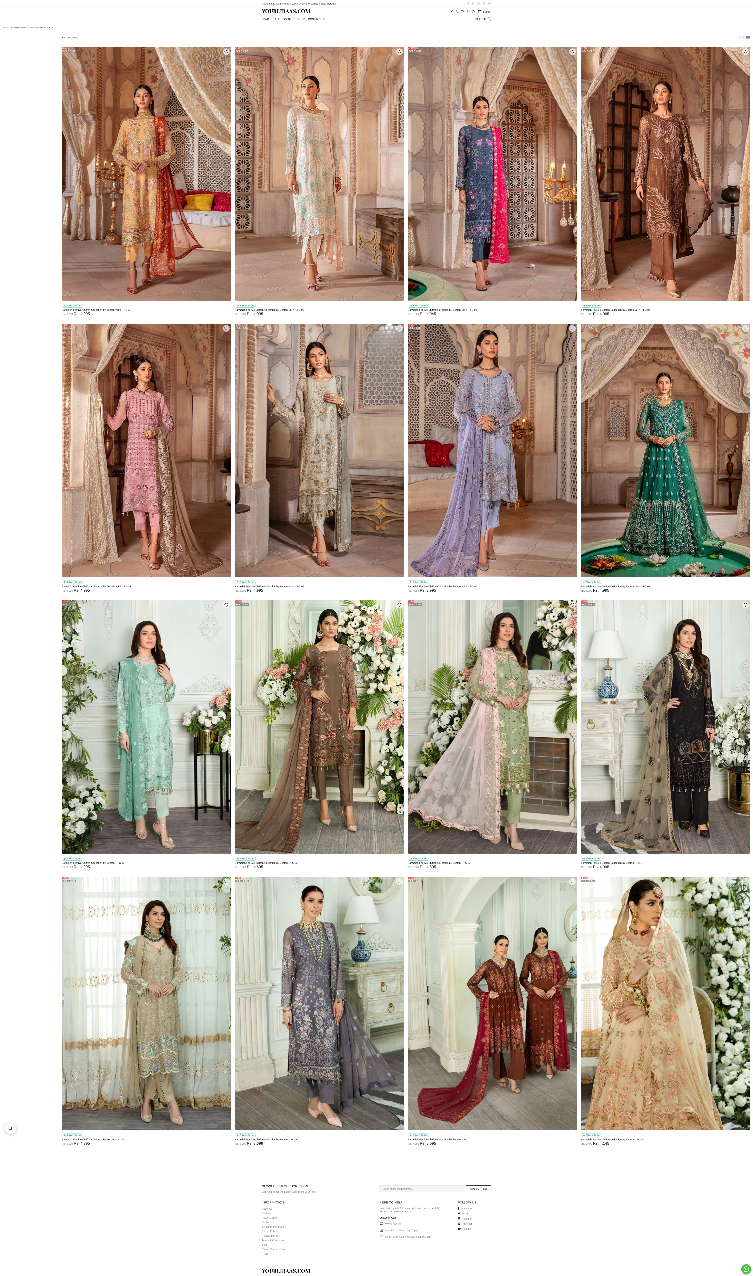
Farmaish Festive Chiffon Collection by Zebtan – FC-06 (266, 1139)
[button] (10, 1128)
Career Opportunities (273, 1249)
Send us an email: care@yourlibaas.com (408, 1236)
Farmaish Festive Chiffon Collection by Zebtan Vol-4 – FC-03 (442, 309)
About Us (267, 1208)
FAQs (438, 1208)
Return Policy (269, 1231)
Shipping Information (273, 1226)
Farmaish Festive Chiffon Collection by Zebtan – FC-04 (612, 862)
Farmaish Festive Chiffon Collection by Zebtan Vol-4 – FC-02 (269, 309)
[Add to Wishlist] (226, 51)
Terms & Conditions (273, 1240)
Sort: (64, 37)
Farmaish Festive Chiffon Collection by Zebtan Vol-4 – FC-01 (96, 309)
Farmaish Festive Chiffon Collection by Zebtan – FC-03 (439, 862)
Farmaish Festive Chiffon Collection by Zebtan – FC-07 (439, 1139)
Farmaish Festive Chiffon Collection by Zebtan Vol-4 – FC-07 (442, 586)
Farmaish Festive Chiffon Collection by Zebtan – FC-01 (93, 862)
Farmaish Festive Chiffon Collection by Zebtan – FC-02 (266, 862)
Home (5, 27)
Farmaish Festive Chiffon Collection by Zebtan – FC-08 (612, 1139)
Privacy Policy (270, 1235)
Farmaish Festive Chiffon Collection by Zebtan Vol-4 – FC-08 (615, 586)
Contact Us (268, 1222)
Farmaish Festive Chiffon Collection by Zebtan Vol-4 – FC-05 (96, 586)
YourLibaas (286, 11)
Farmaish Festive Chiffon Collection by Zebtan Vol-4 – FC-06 (269, 586)
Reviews (266, 1213)
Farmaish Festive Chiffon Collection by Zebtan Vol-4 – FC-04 (615, 309)
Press (265, 1253)
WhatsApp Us (393, 1223)
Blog (264, 1244)
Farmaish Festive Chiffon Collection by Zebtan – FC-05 (93, 1139)
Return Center (269, 1217)
